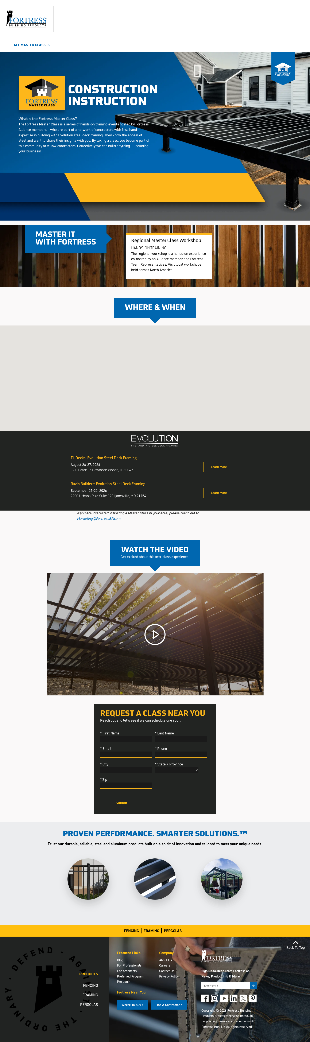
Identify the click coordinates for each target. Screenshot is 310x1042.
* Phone (161, 748)
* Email (105, 748)
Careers (164, 965)
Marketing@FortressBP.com (98, 518)
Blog (120, 960)
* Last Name (164, 733)
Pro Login (123, 981)
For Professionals (129, 965)
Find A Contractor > (168, 1005)
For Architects (127, 971)
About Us (165, 960)
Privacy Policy (169, 976)
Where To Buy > (132, 1005)
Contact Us (166, 971)
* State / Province (169, 764)
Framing (151, 930)
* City (104, 764)
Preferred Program (130, 976)
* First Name (110, 733)
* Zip (103, 779)
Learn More (219, 467)
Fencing (131, 930)
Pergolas (173, 930)
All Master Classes (32, 44)
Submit (121, 803)
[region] (155, 481)
